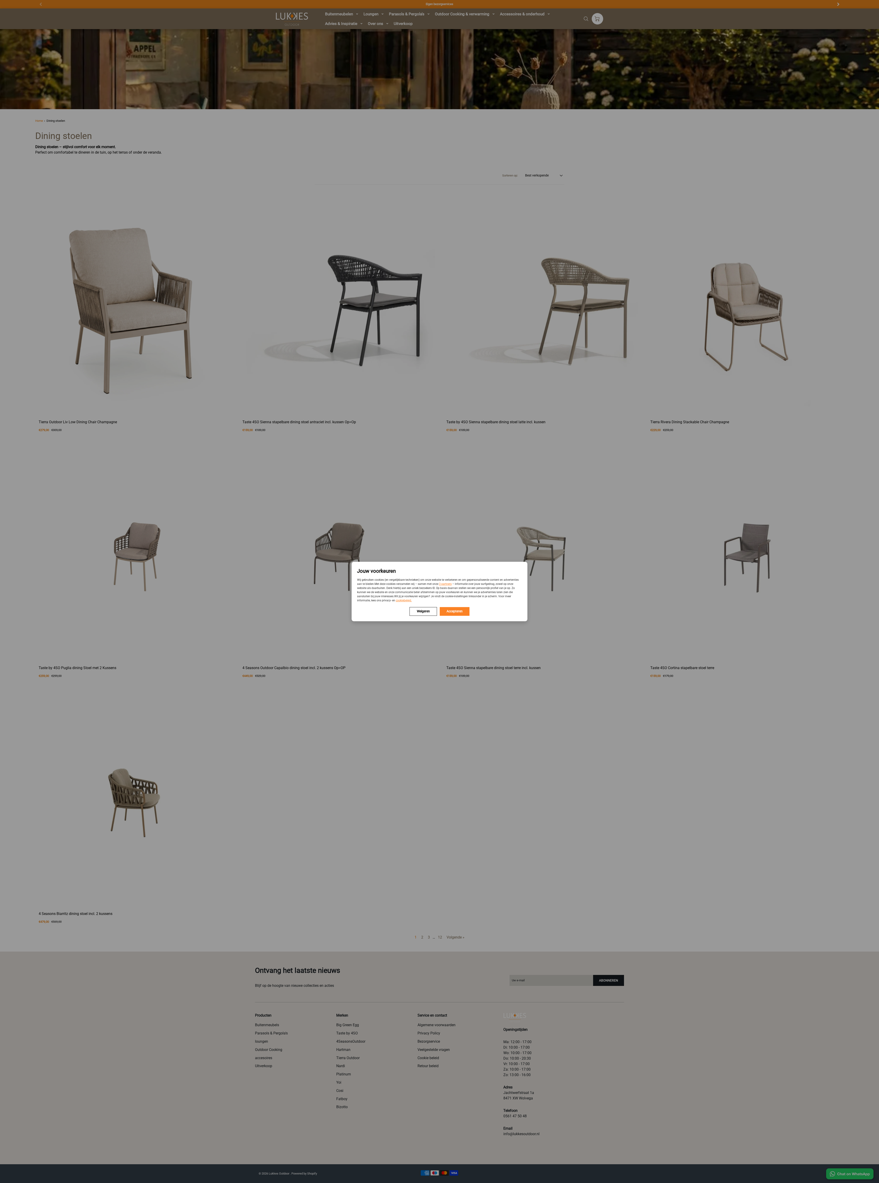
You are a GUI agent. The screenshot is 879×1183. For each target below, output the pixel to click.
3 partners (445, 584)
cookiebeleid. (404, 600)
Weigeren (423, 611)
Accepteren (455, 611)
